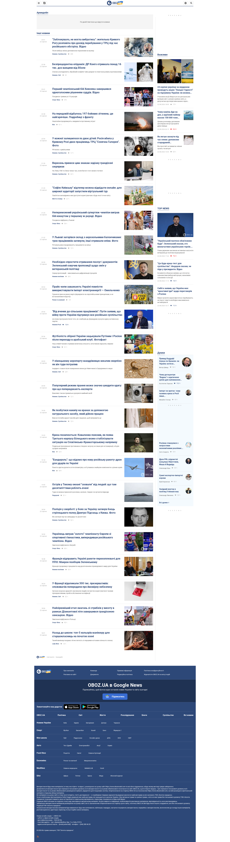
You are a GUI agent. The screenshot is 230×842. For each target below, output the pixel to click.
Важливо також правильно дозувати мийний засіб (72, 393)
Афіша (65, 776)
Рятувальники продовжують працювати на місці (71, 245)
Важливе (162, 54)
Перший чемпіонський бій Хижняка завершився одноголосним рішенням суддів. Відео (81, 90)
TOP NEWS (163, 208)
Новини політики (58, 276)
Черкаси (117, 723)
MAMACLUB (89, 768)
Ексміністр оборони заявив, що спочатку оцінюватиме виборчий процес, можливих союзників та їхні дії (173, 275)
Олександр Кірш (164, 468)
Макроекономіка (90, 761)
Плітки (77, 776)
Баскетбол (80, 730)
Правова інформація (124, 671)
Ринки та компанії (58, 300)
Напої (79, 753)
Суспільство (168, 715)
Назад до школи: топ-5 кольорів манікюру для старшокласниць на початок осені (81, 634)
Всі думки (163, 503)
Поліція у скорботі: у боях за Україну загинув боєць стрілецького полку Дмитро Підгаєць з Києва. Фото (83, 511)
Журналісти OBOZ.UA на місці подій (157, 674)
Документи (94, 674)
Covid (102, 768)
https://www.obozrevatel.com (115, 786)
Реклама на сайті (69, 674)
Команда (93, 671)
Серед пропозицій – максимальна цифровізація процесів (74, 273)
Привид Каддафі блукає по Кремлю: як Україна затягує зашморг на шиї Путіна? (169, 361)
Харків (76, 723)
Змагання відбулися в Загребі (63, 545)
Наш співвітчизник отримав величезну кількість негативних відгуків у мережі (82, 344)
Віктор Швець (163, 367)
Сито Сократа (164, 452)
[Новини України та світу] (41, 658)
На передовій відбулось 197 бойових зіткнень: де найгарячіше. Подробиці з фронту (82, 115)
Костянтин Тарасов (165, 383)
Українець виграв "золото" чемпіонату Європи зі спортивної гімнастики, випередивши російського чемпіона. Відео (82, 537)
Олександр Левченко (166, 495)
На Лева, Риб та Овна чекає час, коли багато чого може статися (77, 171)
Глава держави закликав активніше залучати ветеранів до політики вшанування (175, 251)
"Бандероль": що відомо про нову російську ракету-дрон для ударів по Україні (87, 461)
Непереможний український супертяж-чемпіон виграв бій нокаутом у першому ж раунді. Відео (85, 214)
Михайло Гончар (165, 400)
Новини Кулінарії (94, 753)
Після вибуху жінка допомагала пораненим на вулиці (73, 51)
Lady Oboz (55, 644)
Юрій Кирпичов (164, 482)
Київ (65, 723)
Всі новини (188, 715)
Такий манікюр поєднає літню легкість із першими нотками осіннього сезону (82, 640)
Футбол (66, 730)
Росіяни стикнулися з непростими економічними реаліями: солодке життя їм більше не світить (170, 446)
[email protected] (64, 824)
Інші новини (43, 33)
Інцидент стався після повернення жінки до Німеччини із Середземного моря (82, 368)
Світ (80, 715)
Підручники (78, 738)
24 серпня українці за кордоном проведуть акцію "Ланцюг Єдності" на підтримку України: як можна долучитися (175, 90)
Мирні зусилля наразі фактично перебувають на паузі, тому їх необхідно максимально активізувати (175, 300)
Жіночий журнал (116, 776)
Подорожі (55, 495)
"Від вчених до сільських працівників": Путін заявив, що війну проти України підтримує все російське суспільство (87, 313)
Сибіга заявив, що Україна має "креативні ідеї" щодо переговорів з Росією (174, 291)
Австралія (50, 657)
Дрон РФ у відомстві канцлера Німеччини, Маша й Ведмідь (169, 462)
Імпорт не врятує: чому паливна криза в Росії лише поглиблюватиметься (169, 393)
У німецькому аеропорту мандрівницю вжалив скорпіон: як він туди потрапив (87, 362)
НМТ (129, 738)
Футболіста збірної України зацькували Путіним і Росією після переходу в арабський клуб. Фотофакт (87, 338)
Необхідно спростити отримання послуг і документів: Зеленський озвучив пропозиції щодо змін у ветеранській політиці (85, 265)
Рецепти (66, 753)
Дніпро (103, 723)
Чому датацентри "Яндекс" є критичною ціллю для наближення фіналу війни (169, 377)
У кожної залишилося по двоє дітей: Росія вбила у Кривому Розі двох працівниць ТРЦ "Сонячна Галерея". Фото (86, 142)
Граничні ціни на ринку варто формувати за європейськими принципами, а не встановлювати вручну (82, 295)
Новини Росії (56, 324)
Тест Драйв (67, 745)
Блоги (144, 715)
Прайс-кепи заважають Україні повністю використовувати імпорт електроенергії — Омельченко (86, 288)
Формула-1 (117, 730)
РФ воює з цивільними (61, 150)
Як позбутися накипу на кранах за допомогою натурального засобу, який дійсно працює (80, 412)
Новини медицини (70, 768)
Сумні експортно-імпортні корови (171, 476)
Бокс (104, 730)
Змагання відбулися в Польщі (64, 619)
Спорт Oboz (56, 100)
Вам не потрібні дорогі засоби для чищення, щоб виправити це (76, 418)
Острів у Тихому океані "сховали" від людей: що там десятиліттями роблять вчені (84, 486)
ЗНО (119, 738)
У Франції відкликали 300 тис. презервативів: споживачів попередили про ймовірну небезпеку (82, 585)
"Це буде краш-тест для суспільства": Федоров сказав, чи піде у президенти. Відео (174, 266)
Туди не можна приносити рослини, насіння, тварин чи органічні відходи (80, 492)
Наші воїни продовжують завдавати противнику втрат (73, 121)
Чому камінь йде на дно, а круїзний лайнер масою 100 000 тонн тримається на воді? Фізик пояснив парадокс (168, 115)
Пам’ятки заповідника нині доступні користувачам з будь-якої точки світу (81, 195)
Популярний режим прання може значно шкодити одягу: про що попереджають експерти (87, 387)
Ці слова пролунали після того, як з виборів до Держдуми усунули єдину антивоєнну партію (85, 320)
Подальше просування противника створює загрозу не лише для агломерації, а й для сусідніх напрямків (85, 447)
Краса (90, 776)
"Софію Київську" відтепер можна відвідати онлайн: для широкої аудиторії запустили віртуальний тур (87, 189)
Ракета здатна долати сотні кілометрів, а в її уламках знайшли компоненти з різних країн (87, 467)
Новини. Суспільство (59, 54)
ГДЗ (64, 738)
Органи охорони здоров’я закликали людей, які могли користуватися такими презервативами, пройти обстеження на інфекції (82, 592)
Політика (62, 715)
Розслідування (127, 715)
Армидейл (42, 12)
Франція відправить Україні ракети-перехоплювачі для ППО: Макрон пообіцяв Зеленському (86, 560)
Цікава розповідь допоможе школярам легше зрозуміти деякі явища (168, 124)
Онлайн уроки (94, 738)
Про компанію (68, 671)
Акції (98, 745)
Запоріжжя (90, 723)
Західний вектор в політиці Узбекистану (169, 490)
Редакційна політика (124, 674)
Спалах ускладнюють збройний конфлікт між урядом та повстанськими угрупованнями (87, 72)
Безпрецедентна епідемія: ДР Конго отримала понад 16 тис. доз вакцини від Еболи (86, 66)
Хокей (93, 730)
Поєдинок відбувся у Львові (63, 220)
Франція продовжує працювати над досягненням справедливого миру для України (84, 566)
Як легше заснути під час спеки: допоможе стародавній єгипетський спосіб (168, 139)
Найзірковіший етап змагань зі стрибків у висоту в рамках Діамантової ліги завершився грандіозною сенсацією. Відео (83, 611)
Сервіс (110, 745)
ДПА (108, 738)
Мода (101, 776)
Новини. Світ (56, 75)
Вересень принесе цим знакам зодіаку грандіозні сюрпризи (82, 164)
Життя (103, 715)
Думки (161, 352)
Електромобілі (84, 745)
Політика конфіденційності (154, 671)
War (53, 124)
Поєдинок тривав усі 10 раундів (64, 96)
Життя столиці (57, 199)
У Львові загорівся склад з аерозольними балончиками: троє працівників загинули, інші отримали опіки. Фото (86, 239)
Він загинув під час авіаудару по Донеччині (69, 517)
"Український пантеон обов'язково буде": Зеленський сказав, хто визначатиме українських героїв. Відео (174, 244)
